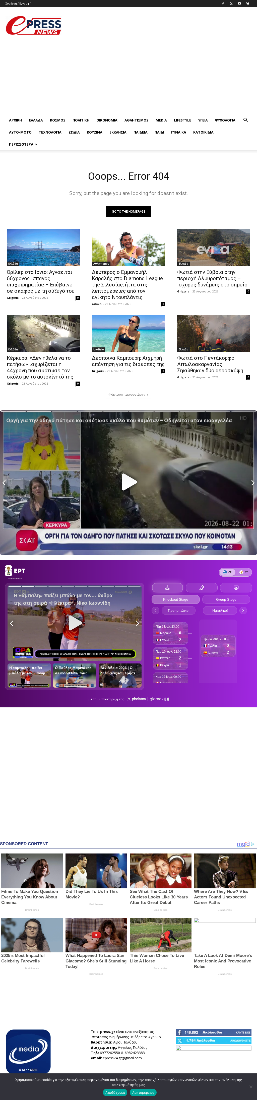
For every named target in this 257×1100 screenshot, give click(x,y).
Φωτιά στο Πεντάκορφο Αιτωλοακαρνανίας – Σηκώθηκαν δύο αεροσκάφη (210, 364)
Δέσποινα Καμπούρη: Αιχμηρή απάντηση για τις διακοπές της (128, 361)
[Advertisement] (160, 25)
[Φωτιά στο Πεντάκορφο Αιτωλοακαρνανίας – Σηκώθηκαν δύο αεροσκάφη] (213, 333)
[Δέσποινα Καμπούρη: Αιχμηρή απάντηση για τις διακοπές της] (128, 333)
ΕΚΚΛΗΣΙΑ (117, 132)
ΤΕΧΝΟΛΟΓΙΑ (50, 132)
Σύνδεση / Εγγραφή (18, 3)
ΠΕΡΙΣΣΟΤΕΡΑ (21, 144)
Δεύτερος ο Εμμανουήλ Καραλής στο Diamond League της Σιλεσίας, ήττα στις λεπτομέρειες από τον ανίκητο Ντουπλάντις (127, 284)
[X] (231, 3)
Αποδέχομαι (115, 1092)
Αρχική (15, 120)
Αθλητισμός (136, 120)
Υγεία (203, 120)
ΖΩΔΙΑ (74, 132)
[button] (245, 120)
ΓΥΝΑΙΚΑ (178, 132)
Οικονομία (106, 120)
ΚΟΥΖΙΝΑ (94, 132)
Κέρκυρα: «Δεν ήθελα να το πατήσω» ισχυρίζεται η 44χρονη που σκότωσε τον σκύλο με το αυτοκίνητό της (40, 367)
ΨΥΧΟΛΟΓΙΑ (225, 120)
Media (161, 120)
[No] (250, 1086)
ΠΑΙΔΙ (159, 132)
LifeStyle (182, 120)
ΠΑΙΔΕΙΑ (141, 132)
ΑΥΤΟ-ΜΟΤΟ (20, 132)
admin (97, 304)
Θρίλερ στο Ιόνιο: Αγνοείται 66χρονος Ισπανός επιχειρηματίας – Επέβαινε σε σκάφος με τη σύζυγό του (41, 281)
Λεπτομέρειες (143, 1092)
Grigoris (13, 297)
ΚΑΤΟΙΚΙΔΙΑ (203, 132)
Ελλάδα (36, 120)
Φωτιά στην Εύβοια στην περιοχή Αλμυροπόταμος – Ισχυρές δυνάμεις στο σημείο (212, 278)
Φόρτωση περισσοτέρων (126, 394)
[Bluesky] (247, 3)
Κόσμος (58, 120)
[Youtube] (239, 3)
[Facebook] (223, 3)
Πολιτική (81, 120)
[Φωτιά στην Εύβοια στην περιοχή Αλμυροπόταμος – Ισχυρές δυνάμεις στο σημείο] (213, 247)
